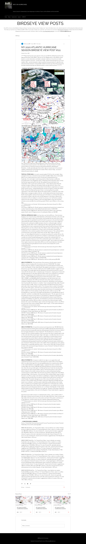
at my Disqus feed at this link (48, 31)
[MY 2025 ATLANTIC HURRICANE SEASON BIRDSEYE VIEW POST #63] (43, 500)
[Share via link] (30, 483)
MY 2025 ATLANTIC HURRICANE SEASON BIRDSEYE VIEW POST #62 (61, 508)
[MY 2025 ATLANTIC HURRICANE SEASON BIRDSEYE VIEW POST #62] (62, 500)
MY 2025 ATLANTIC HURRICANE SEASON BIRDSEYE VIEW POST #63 (42, 508)
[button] (69, 35)
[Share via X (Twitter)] (24, 483)
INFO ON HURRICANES (20, 4)
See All (69, 493)
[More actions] (64, 43)
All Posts (17, 35)
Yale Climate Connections (63, 29)
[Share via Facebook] (21, 483)
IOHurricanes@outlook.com (65, 31)
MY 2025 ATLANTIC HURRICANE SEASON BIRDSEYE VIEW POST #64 (23, 508)
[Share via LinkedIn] (27, 483)
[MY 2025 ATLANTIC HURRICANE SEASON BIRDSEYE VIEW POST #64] (24, 500)
